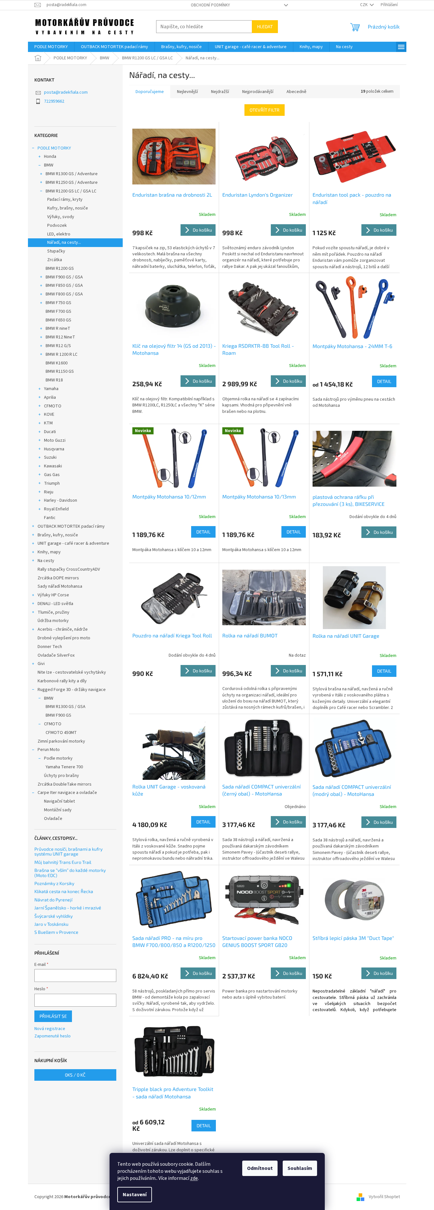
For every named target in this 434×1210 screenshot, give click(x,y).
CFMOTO (52, 406)
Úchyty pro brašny (61, 775)
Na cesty (46, 561)
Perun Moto (49, 749)
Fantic (50, 518)
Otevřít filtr (264, 110)
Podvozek (57, 225)
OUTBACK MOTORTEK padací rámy (71, 526)
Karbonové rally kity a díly (62, 681)
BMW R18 (54, 380)
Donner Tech (50, 646)
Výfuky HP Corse (53, 595)
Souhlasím (300, 1168)
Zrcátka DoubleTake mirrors (65, 784)
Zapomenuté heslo (52, 1036)
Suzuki (50, 457)
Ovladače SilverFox (56, 655)
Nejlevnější (187, 92)
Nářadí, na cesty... (64, 242)
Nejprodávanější (257, 92)
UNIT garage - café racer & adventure (73, 543)
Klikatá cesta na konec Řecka (63, 891)
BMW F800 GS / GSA (64, 294)
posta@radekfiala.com (66, 92)
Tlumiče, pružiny (53, 612)
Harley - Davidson (60, 500)
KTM (48, 423)
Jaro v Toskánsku (51, 924)
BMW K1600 (56, 363)
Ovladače (53, 818)
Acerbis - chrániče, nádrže (63, 629)
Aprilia (50, 397)
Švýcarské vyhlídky (53, 916)
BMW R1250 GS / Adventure (72, 182)
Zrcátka (54, 260)
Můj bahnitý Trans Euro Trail (62, 862)
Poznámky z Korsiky (54, 883)
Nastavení (134, 1194)
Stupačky (56, 251)
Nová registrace (49, 1029)
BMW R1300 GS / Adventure (72, 174)
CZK (364, 5)
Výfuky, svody (60, 217)
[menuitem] (51, 47)
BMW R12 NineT (60, 337)
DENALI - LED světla (55, 604)
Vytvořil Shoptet (384, 1197)
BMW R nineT (58, 328)
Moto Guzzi (55, 440)
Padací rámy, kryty (65, 199)
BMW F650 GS (58, 320)
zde (194, 1178)
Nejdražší (220, 92)
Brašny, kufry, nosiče (58, 535)
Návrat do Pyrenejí (53, 899)
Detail (384, 381)
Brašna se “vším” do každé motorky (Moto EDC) (70, 873)
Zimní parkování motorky (61, 741)
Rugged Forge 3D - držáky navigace (72, 689)
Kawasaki (53, 466)
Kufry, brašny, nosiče (67, 208)
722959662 (54, 101)
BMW (48, 165)
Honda (50, 156)
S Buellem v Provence (56, 932)
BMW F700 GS (58, 311)
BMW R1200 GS (60, 268)
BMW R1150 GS (60, 371)
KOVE (49, 414)
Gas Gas (52, 475)
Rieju (48, 492)
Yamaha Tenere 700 (64, 767)
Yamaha (51, 389)
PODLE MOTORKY (54, 148)
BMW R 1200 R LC (61, 354)
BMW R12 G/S (58, 346)
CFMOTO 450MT (61, 732)
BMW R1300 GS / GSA (65, 706)
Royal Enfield (56, 509)
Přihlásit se (53, 1016)
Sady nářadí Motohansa (60, 586)
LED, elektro (58, 234)
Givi (41, 663)
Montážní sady (58, 810)
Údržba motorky (53, 621)
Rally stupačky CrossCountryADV (69, 569)
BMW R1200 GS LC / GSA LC (71, 191)
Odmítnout (260, 1168)
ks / (75, 1075)
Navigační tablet (59, 801)
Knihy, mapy (49, 552)
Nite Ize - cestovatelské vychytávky (72, 672)
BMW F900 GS (58, 715)
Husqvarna (54, 449)
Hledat (265, 26)
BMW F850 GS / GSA (64, 285)
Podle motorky (58, 758)
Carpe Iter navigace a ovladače (67, 792)
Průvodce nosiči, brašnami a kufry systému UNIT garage (68, 851)
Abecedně (296, 92)
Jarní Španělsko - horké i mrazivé (67, 907)
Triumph (52, 483)
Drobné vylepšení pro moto (64, 638)
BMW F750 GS (58, 303)
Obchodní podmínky (210, 5)
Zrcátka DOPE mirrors (58, 578)
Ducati (50, 432)
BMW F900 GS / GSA (64, 277)
